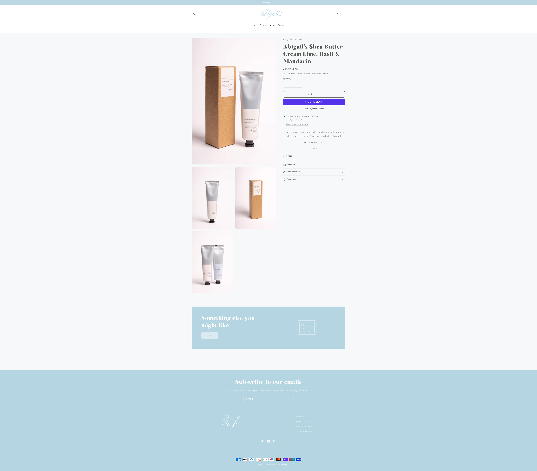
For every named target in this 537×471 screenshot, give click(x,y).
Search (299, 417)
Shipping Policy (303, 431)
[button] (195, 14)
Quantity (287, 78)
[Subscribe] (290, 399)
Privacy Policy (302, 422)
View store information (297, 124)
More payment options (314, 109)
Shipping (301, 74)
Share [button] (289, 156)
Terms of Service (304, 427)
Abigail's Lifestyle (263, 465)
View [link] (210, 335)
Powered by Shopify (279, 465)
